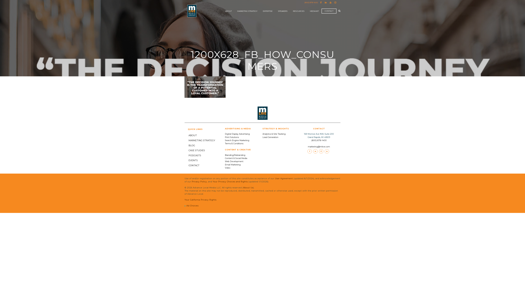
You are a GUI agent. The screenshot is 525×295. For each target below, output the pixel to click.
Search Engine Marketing (237, 140)
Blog (192, 145)
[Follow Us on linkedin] (315, 151)
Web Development (234, 161)
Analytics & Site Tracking (274, 134)
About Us (248, 187)
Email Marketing (233, 164)
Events (193, 160)
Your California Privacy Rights (200, 200)
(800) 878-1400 (311, 2)
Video (227, 168)
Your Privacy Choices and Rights (230, 181)
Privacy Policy (199, 181)
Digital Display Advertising (237, 134)
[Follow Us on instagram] (321, 151)
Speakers (283, 11)
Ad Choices (192, 205)
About (228, 11)
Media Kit (314, 11)
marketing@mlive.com (319, 146)
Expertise (267, 11)
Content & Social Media (236, 158)
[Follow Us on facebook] (309, 151)
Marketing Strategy (247, 11)
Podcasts (195, 155)
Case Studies (197, 150)
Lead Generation (270, 137)
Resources (298, 11)
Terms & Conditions (234, 143)
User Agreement (284, 178)
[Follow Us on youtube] (327, 151)
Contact (329, 11)
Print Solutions (232, 137)
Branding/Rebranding (235, 155)
